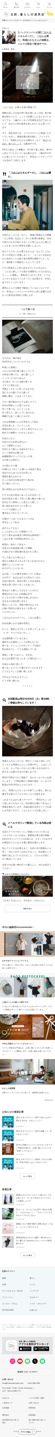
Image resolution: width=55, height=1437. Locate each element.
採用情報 (32, 1415)
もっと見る (27, 1176)
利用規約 (32, 1408)
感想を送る (27, 908)
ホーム (5, 7)
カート (38, 7)
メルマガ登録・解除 (36, 1398)
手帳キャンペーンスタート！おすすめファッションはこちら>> (25, 20)
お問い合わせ (34, 1403)
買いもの (16, 7)
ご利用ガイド (7, 1403)
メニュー (49, 7)
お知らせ (5, 28)
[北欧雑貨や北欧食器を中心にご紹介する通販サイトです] (27, 14)
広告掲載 (5, 1408)
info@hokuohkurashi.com (12, 1383)
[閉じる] (34, 1431)
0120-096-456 (34, 1383)
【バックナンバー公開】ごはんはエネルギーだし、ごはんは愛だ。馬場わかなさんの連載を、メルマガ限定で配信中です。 (27, 1327)
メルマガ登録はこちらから (17, 874)
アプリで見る (25, 1432)
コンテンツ (27, 7)
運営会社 (5, 1415)
